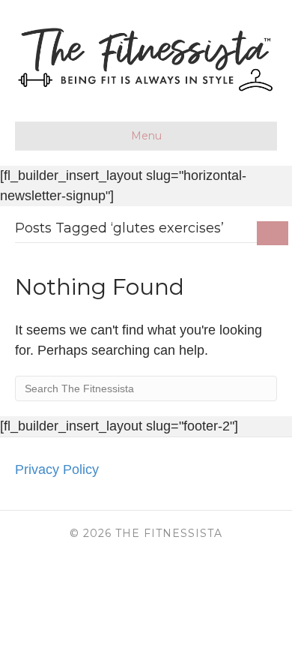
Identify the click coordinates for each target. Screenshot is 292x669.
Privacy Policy (57, 469)
